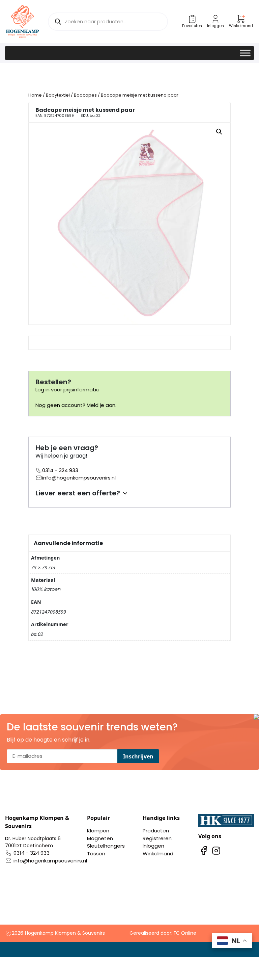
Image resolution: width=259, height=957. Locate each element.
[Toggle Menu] (245, 53)
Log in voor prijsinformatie (67, 389)
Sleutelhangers (106, 845)
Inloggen (153, 845)
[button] (219, 132)
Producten (156, 830)
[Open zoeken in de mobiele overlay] (107, 21)
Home (35, 95)
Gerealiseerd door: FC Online (163, 933)
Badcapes (85, 95)
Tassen (96, 853)
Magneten (100, 838)
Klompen (98, 830)
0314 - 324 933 (60, 470)
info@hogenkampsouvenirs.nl (79, 477)
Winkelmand (158, 853)
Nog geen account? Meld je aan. (75, 405)
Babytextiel (58, 95)
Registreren (157, 838)
